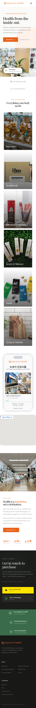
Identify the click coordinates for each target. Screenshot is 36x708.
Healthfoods (21, 669)
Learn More (10, 530)
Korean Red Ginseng (8, 669)
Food (19, 672)
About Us (4, 685)
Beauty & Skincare (23, 666)
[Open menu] (31, 3)
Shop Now (9, 39)
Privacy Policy (6, 691)
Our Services (23, 39)
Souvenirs (4, 666)
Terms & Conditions (7, 694)
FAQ (3, 688)
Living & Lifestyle (6, 672)
